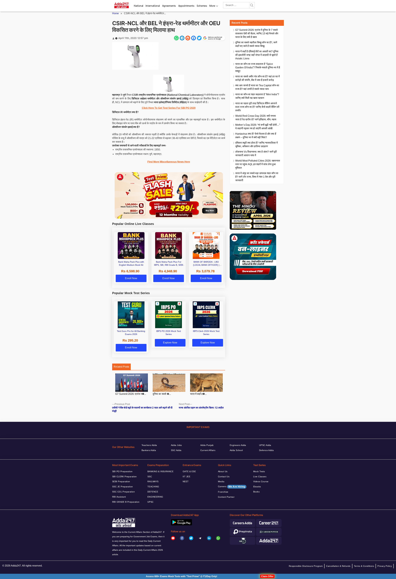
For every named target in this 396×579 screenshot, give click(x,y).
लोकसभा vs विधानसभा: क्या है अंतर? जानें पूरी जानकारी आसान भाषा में (256, 153)
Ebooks (257, 486)
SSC (149, 476)
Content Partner (226, 497)
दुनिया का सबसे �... (162, 394)
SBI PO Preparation (122, 471)
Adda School (236, 450)
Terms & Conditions (364, 566)
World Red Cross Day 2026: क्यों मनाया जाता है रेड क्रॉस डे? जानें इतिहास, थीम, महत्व (255, 118)
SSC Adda (176, 450)
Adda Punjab (207, 445)
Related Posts (121, 366)
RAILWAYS (152, 481)
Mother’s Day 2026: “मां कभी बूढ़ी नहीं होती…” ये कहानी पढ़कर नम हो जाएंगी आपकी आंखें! (257, 126)
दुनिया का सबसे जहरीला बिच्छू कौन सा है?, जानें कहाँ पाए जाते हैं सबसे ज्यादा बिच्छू (256, 44)
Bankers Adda (149, 450)
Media (221, 481)
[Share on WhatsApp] (176, 38)
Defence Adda (266, 450)
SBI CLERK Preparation (124, 476)
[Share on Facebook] (193, 38)
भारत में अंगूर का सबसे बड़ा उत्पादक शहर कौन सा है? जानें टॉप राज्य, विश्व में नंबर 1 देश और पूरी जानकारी (256, 177)
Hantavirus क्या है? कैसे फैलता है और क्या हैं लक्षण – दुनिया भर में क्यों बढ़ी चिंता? (255, 135)
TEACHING (153, 486)
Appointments (186, 5)
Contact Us (223, 476)
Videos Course (260, 481)
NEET (186, 481)
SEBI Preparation (121, 481)
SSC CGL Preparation (123, 491)
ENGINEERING (155, 497)
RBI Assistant (119, 497)
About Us (222, 471)
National (138, 5)
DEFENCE (152, 491)
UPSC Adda (265, 445)
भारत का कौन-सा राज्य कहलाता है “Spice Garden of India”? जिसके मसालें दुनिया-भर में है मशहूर (257, 67)
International (153, 5)
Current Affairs (207, 450)
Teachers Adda (149, 445)
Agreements (169, 5)
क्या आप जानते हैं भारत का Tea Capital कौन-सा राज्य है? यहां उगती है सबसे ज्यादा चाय (257, 87)
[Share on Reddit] (187, 38)
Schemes (202, 5)
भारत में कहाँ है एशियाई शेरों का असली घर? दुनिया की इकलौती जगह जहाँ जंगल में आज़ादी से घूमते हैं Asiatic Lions (256, 55)
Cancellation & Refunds (338, 566)
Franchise (223, 492)
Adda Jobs (176, 445)
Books (256, 491)
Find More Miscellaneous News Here (168, 161)
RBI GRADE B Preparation (126, 502)
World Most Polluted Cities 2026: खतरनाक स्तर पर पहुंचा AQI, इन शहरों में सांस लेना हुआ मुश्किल (257, 164)
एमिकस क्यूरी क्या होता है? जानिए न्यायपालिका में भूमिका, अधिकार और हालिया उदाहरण (256, 144)
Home (115, 13)
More (212, 5)
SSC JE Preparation (122, 486)
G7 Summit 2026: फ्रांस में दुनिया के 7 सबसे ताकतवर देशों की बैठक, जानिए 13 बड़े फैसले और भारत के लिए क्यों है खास (256, 33)
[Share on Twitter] (199, 38)
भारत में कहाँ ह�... (198, 394)
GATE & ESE (189, 471)
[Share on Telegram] (182, 38)
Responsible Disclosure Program (306, 566)
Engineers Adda (238, 445)
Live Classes (259, 476)
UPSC (150, 502)
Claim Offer (267, 576)
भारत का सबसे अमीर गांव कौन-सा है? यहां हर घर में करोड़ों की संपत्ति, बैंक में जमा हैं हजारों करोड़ (257, 78)
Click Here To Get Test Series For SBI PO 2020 (169, 108)
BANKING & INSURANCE (160, 471)
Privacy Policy (384, 566)
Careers (231, 486)
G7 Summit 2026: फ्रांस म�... (130, 394)
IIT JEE (186, 476)
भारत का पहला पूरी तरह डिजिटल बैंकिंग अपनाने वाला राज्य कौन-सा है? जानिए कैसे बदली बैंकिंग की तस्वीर (257, 107)
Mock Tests (259, 471)
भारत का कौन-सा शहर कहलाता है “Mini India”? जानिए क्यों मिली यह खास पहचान (257, 96)
